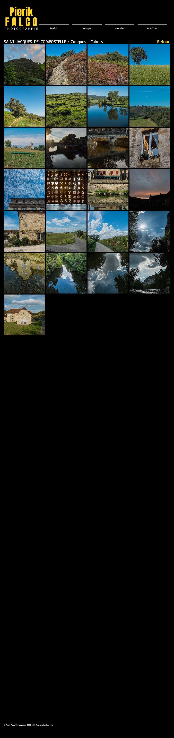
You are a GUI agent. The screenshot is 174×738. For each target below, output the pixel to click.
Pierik (21, 12)
